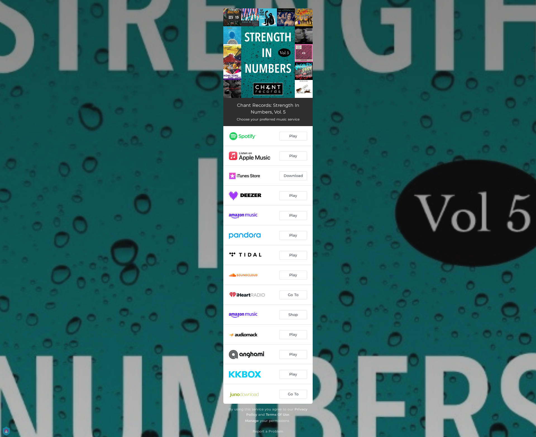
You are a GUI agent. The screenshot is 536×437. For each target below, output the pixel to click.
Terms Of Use (277, 414)
